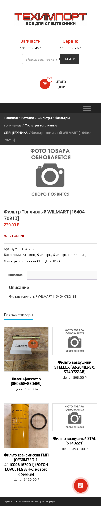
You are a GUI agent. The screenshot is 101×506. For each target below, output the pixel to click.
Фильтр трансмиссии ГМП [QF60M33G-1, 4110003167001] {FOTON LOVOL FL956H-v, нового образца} (26, 464)
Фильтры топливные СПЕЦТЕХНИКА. (33, 261)
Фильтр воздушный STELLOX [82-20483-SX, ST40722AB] (74, 367)
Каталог (27, 118)
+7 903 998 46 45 (70, 48)
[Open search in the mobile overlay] (50, 59)
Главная (11, 118)
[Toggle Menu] (87, 108)
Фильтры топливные (69, 255)
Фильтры (45, 118)
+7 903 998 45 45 (30, 48)
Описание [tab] (15, 275)
